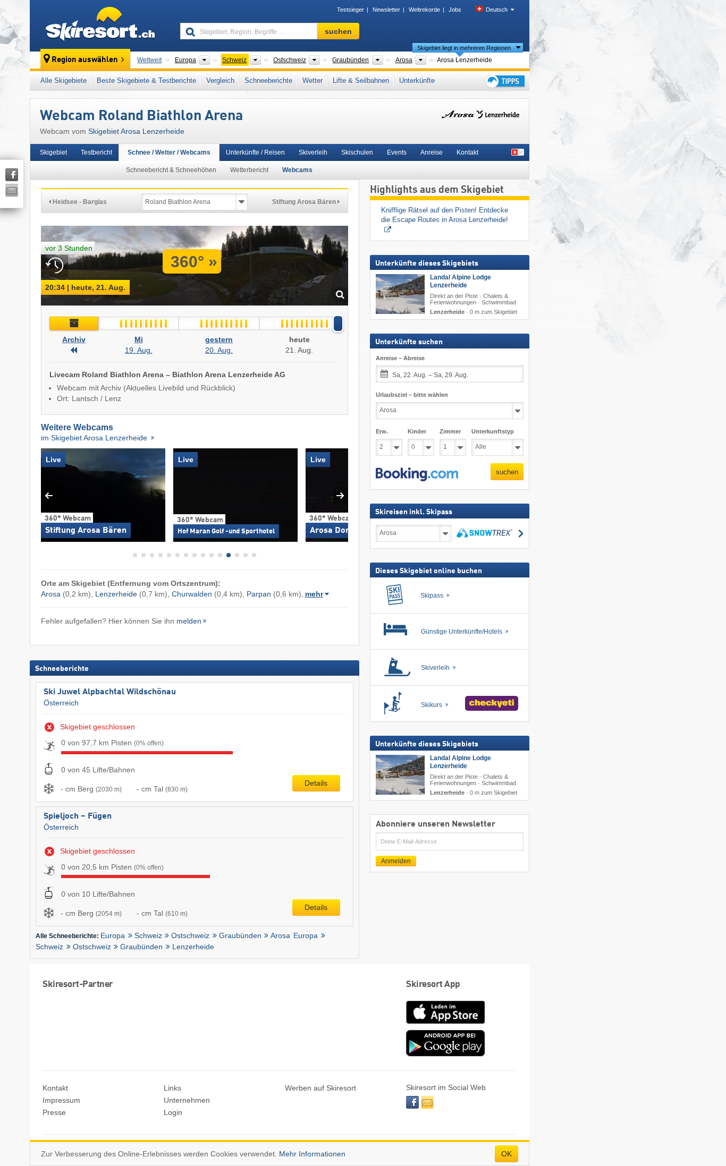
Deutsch (497, 9)
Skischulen (357, 152)
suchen (507, 471)
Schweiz (148, 935)
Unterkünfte (417, 80)
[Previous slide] (48, 495)
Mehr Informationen (312, 1154)
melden (188, 621)
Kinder (417, 431)
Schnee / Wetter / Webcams (169, 152)
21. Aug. (299, 350)
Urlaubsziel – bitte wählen (412, 394)
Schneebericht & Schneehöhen (171, 170)
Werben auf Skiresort (320, 1088)
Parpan (259, 594)
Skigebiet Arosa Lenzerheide (136, 131)
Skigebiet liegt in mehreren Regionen (464, 48)
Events (397, 152)
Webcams (297, 170)
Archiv (74, 339)
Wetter (312, 80)
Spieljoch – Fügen (78, 816)
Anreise (431, 152)
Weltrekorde (424, 9)
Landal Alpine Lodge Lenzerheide (460, 280)
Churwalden (192, 594)
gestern (219, 339)
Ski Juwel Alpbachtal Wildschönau (110, 692)
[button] (417, 474)
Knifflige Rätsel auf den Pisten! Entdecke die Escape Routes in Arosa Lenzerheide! (445, 215)
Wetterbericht (249, 170)
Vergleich (220, 80)
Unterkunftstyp (492, 431)
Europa (112, 935)
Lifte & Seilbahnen (361, 80)
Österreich (61, 703)
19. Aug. (139, 350)
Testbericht (96, 152)
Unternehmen (187, 1100)
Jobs (455, 9)
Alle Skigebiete (63, 80)
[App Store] (445, 1024)
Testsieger (350, 9)
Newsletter (386, 9)
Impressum (61, 1100)
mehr (314, 594)
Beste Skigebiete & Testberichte (146, 80)
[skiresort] (100, 25)
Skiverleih (313, 152)
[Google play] (445, 1054)
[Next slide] (340, 495)
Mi (138, 339)
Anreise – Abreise (400, 358)
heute (299, 339)
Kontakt (467, 152)
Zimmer (450, 431)
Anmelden (396, 860)
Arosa (51, 594)
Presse (54, 1112)
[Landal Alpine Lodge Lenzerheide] (400, 293)
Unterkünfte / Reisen (255, 152)
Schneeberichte (268, 80)
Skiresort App (433, 984)
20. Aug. (219, 350)
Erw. (382, 431)
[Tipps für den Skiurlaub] (504, 81)
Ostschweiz (190, 935)
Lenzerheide (116, 594)
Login (173, 1112)
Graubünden (240, 935)
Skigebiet (53, 152)
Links (172, 1088)
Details (316, 783)
